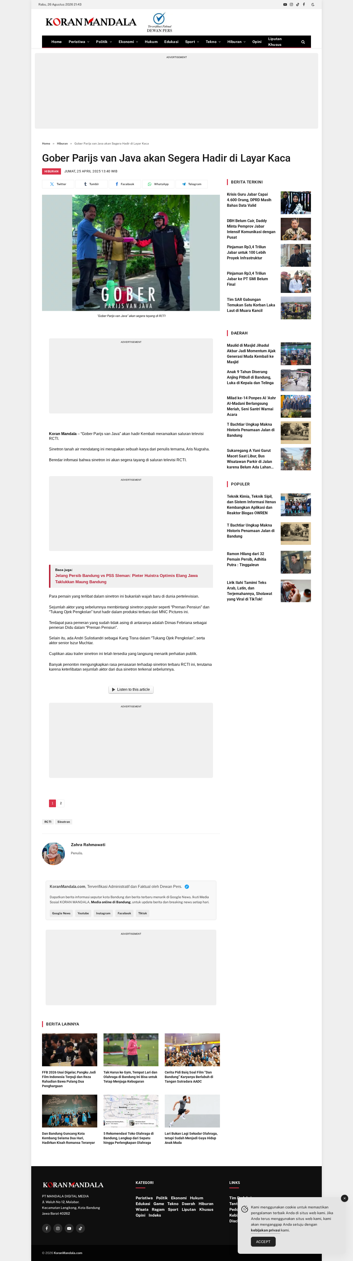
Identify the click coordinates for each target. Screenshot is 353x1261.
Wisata (142, 1209)
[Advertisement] (176, 92)
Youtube (83, 913)
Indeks (155, 1215)
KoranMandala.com (68, 1253)
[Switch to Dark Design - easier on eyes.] (312, 4)
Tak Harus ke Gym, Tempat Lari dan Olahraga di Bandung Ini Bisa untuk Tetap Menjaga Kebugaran (130, 1076)
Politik (102, 42)
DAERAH (239, 333)
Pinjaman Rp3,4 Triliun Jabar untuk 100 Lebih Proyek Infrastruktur (246, 252)
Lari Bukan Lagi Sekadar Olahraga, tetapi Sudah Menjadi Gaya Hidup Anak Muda (191, 1138)
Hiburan (234, 42)
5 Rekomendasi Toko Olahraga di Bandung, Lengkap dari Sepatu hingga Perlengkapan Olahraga (128, 1138)
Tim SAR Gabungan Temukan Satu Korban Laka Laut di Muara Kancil (251, 305)
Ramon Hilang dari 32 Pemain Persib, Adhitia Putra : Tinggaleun (246, 559)
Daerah (188, 1203)
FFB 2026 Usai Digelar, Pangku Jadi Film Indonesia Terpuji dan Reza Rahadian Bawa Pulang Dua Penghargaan (69, 1079)
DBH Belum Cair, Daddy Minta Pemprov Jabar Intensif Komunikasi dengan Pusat (251, 229)
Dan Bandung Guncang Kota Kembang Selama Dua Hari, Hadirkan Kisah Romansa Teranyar (68, 1138)
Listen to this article (133, 689)
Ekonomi (126, 42)
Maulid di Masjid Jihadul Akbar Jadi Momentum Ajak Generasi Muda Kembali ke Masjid (251, 353)
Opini (257, 42)
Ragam (158, 1209)
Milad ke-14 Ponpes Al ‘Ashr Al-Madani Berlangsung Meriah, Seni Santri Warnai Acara (251, 406)
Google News (61, 913)
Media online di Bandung (111, 902)
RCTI (47, 822)
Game (158, 1203)
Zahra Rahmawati (88, 844)
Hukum (151, 42)
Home (56, 42)
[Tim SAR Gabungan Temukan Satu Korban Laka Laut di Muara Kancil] (296, 308)
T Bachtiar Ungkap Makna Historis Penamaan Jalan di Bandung (250, 430)
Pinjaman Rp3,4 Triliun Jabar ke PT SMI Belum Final (247, 279)
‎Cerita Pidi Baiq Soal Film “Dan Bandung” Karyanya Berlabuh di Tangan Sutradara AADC (189, 1076)
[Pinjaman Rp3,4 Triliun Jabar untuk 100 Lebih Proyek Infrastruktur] (296, 255)
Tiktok (142, 913)
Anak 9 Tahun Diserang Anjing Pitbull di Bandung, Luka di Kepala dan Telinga (250, 377)
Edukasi (171, 42)
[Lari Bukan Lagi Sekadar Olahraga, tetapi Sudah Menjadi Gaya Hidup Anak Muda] (192, 1111)
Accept (263, 1242)
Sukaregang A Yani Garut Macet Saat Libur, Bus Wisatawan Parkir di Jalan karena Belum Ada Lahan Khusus (249, 459)
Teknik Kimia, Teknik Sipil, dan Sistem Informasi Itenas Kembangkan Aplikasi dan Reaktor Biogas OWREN (251, 504)
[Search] (302, 41)
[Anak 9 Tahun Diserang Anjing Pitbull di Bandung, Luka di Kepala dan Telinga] (296, 380)
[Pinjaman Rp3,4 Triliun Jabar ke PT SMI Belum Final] (296, 281)
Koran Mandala (63, 434)
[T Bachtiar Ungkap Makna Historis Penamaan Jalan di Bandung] (296, 432)
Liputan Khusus (275, 42)
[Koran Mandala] (110, 22)
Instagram (103, 913)
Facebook (124, 913)
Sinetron (63, 822)
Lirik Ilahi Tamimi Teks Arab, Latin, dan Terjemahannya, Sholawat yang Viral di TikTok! (249, 590)
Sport (190, 42)
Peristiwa (77, 42)
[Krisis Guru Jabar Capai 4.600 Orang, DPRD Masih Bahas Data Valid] (296, 202)
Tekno (211, 42)
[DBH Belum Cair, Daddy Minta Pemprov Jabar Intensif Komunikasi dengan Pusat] (296, 229)
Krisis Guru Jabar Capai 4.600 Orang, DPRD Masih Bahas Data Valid (249, 200)
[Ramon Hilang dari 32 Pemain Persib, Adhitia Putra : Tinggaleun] (296, 562)
